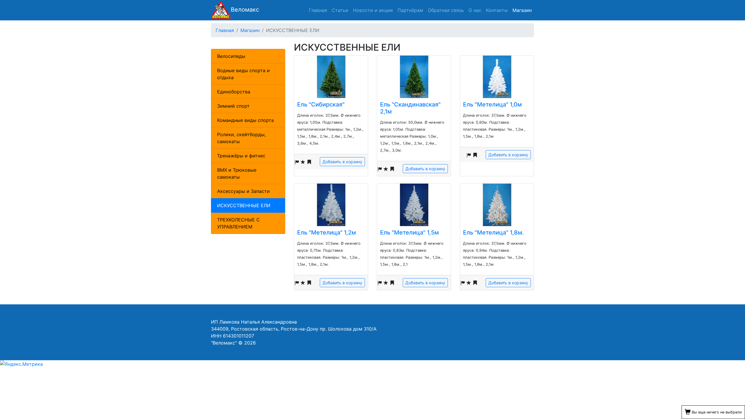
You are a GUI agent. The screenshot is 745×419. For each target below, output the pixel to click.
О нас (475, 10)
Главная (318, 10)
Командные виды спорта (245, 120)
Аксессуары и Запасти (243, 191)
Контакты (497, 10)
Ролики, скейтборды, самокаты (241, 138)
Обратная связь (446, 10)
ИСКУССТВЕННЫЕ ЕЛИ (243, 205)
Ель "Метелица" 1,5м (409, 232)
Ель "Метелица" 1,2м (326, 232)
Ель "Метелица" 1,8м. (493, 232)
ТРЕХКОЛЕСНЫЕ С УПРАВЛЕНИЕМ (238, 223)
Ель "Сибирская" (321, 104)
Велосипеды (231, 56)
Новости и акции (373, 10)
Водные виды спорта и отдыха (243, 74)
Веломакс (245, 9)
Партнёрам (410, 10)
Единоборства (233, 92)
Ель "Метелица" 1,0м (492, 104)
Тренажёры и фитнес (241, 156)
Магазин (522, 10)
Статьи (340, 10)
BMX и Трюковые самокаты (236, 173)
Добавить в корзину (342, 161)
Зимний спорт (233, 106)
